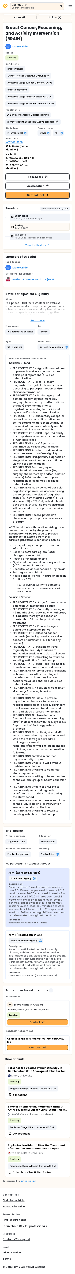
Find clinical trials (13, 1200)
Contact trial (35, 195)
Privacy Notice (12, 1252)
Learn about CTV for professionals (25, 1226)
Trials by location (14, 1206)
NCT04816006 (14, 142)
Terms (7, 1259)
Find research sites (15, 1220)
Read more (38, 320)
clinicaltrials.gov (28, 1181)
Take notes (35, 177)
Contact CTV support (16, 1239)
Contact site (38, 1022)
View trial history (35, 245)
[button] (15, 69)
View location (35, 186)
